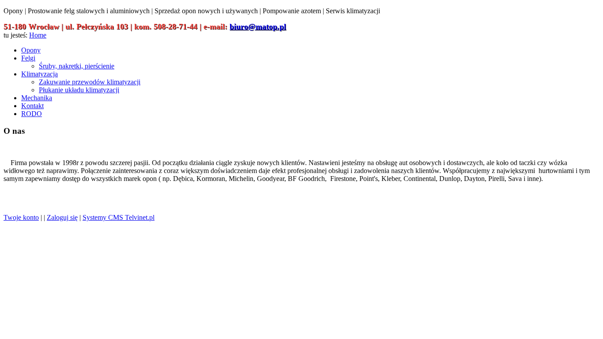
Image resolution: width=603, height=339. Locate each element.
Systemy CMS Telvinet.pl (119, 217)
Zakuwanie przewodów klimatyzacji (89, 82)
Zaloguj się (62, 217)
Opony (31, 50)
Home (37, 35)
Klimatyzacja (39, 74)
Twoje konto (21, 217)
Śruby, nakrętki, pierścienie (76, 66)
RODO (31, 113)
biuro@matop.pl (258, 26)
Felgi (28, 58)
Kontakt (32, 105)
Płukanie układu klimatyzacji (79, 90)
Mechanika (36, 98)
